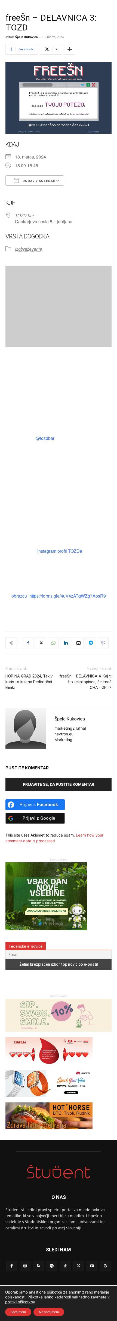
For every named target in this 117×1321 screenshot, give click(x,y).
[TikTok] (65, 1266)
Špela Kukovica (26, 37)
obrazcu (19, 596)
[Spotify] (52, 1266)
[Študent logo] (58, 1172)
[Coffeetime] (58, 1034)
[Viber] (103, 643)
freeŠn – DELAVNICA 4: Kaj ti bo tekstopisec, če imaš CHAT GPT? (85, 682)
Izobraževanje (28, 249)
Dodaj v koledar (38, 181)
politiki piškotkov (20, 1302)
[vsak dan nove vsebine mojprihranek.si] (46, 928)
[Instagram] (25, 1266)
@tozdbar (45, 438)
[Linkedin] (65, 643)
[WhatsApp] (53, 643)
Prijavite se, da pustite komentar (58, 784)
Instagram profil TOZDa (59, 551)
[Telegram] (90, 643)
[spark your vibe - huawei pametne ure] (49, 1099)
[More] (69, 49)
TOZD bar (24, 215)
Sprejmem (18, 1312)
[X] (40, 643)
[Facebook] (28, 643)
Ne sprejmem (49, 1312)
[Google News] (105, 1266)
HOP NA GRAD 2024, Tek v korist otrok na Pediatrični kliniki (29, 682)
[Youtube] (92, 1266)
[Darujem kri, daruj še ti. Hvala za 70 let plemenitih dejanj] (49, 1067)
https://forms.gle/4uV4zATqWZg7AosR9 (67, 596)
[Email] (78, 643)
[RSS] (38, 1266)
